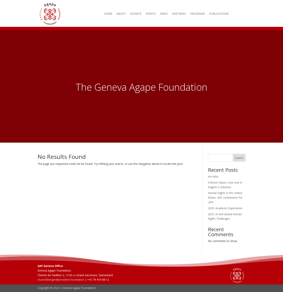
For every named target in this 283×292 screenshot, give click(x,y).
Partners (179, 13)
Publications (219, 13)
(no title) (213, 176)
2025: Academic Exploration (225, 208)
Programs (197, 13)
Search (239, 158)
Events (151, 13)
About (121, 13)
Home (108, 13)
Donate (136, 13)
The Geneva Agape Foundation (141, 87)
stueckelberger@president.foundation (61, 279)
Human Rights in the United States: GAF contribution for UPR (225, 197)
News (164, 13)
